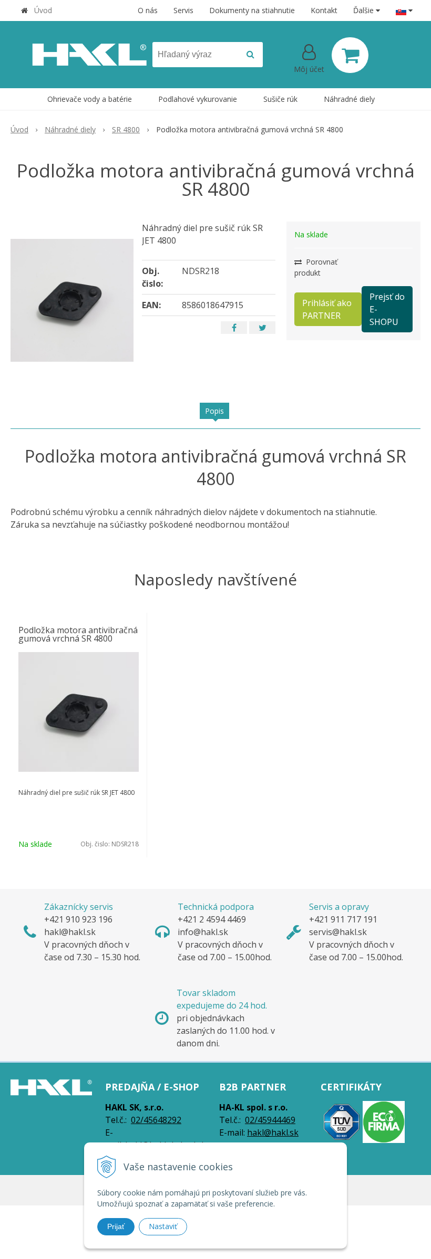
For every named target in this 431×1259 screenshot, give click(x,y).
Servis (183, 10)
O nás (148, 10)
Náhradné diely (70, 129)
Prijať (116, 1226)
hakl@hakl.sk (273, 1132)
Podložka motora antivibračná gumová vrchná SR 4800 (78, 634)
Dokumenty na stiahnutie (252, 10)
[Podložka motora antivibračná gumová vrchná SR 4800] (72, 300)
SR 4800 (126, 129)
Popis (214, 411)
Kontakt (324, 10)
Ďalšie (364, 10)
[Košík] (350, 55)
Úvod (43, 10)
